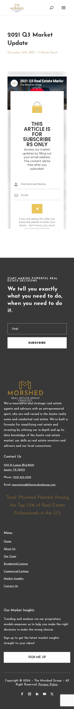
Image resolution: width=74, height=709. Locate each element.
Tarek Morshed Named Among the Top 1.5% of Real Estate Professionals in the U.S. (37, 505)
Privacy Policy (48, 684)
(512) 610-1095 (22, 477)
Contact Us (11, 586)
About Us (9, 548)
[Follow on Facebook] (22, 694)
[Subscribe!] (37, 208)
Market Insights (13, 578)
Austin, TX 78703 (14, 469)
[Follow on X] (52, 694)
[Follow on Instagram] (30, 694)
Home (7, 541)
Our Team (10, 556)
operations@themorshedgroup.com (33, 484)
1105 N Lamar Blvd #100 (19, 465)
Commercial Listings (16, 571)
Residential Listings (16, 563)
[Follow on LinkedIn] (37, 694)
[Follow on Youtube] (45, 694)
